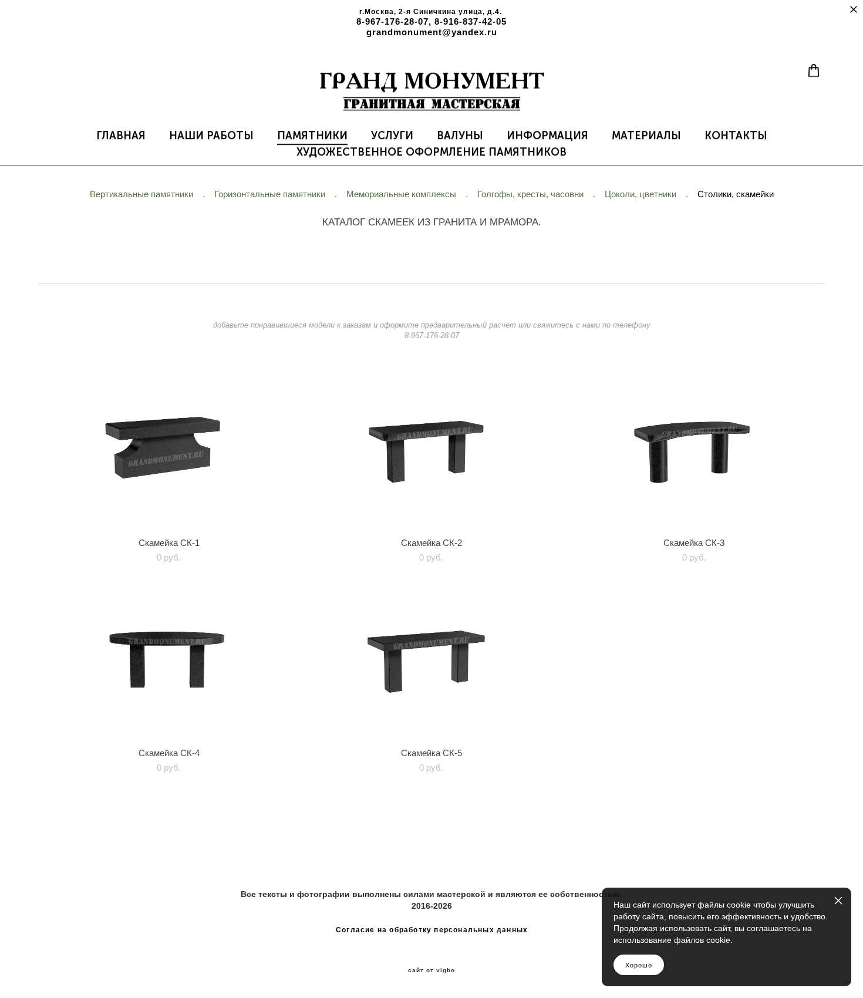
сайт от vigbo (431, 970)
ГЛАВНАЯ (121, 135)
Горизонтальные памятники (269, 194)
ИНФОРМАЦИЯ (547, 135)
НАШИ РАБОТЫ (211, 135)
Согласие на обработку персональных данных (432, 930)
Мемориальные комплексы (401, 194)
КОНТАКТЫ (735, 135)
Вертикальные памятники (141, 194)
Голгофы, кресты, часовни (530, 194)
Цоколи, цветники (640, 194)
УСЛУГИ (392, 135)
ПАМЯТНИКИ (312, 135)
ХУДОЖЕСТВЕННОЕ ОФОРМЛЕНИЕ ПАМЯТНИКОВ (431, 152)
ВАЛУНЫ (460, 135)
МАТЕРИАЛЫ (646, 135)
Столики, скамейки (735, 194)
